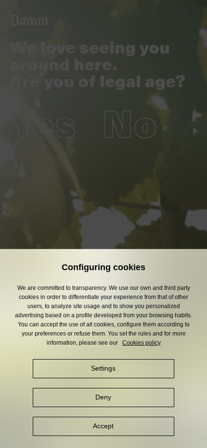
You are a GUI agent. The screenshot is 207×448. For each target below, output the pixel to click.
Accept (103, 426)
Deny (103, 397)
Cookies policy (141, 342)
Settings (103, 368)
